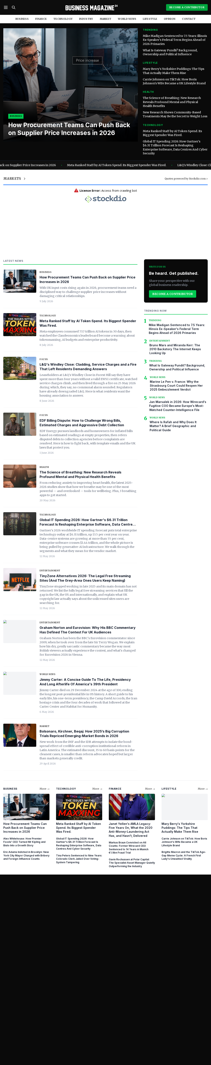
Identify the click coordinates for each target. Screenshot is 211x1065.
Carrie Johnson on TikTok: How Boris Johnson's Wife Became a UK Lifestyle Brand (174, 81)
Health (44, 467)
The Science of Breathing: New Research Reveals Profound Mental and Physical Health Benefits (172, 102)
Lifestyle (150, 18)
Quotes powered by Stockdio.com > (186, 178)
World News (127, 18)
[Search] (14, 7)
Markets (12, 179)
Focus (44, 359)
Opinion (169, 18)
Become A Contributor (186, 7)
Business (22, 18)
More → (44, 788)
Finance (41, 18)
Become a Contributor (172, 294)
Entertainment (50, 570)
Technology (63, 18)
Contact (189, 18)
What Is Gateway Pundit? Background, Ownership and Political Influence (170, 52)
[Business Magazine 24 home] (91, 7)
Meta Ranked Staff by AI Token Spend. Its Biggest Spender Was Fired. (172, 133)
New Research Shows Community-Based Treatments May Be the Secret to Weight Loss (175, 114)
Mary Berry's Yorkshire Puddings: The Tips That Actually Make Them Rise (173, 71)
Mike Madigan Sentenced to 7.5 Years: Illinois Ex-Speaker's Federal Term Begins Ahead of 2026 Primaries (175, 40)
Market (105, 18)
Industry (86, 18)
